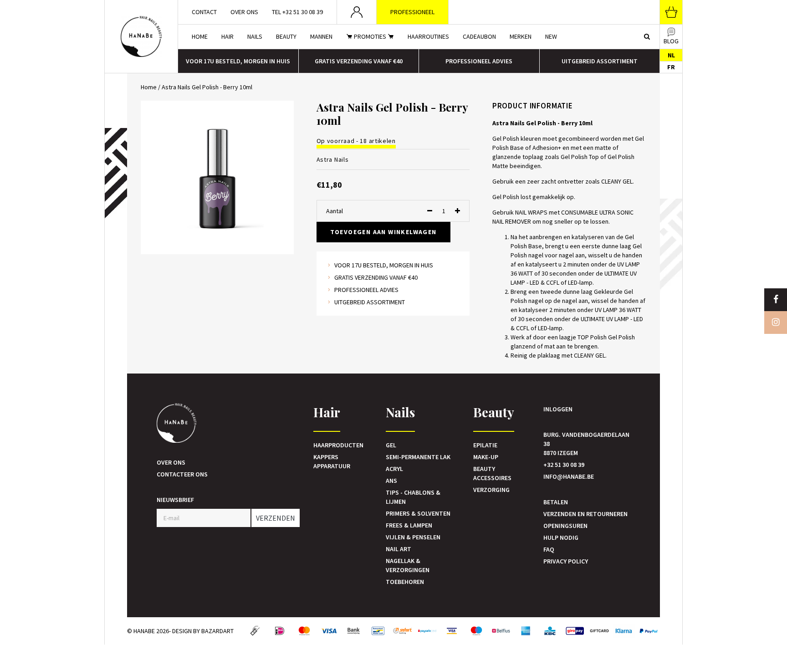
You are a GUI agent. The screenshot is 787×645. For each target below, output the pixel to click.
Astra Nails (333, 159)
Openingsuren (565, 526)
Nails (254, 36)
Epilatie (485, 445)
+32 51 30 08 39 (563, 465)
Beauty (286, 36)
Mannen (321, 36)
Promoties (370, 36)
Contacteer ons (182, 474)
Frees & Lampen (409, 525)
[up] (457, 210)
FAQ (548, 549)
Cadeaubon (479, 36)
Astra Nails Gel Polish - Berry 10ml (207, 87)
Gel (391, 445)
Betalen (555, 502)
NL (671, 55)
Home (200, 36)
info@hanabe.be (568, 476)
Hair (227, 36)
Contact (204, 12)
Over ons (244, 12)
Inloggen (557, 409)
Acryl (394, 469)
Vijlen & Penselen (413, 537)
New (551, 36)
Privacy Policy (565, 561)
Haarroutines (428, 36)
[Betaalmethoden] (255, 631)
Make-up (485, 457)
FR (671, 67)
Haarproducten (338, 445)
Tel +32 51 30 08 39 (297, 12)
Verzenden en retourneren (585, 514)
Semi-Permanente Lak (418, 457)
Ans (391, 480)
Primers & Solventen (418, 513)
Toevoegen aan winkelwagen (383, 232)
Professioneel (412, 12)
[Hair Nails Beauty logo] (141, 36)
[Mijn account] (357, 12)
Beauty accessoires (492, 473)
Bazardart (217, 631)
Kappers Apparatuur (331, 461)
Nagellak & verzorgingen (407, 565)
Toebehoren (405, 582)
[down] (429, 210)
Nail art (398, 549)
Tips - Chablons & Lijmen (413, 497)
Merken (520, 36)
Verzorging (491, 490)
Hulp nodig (560, 537)
